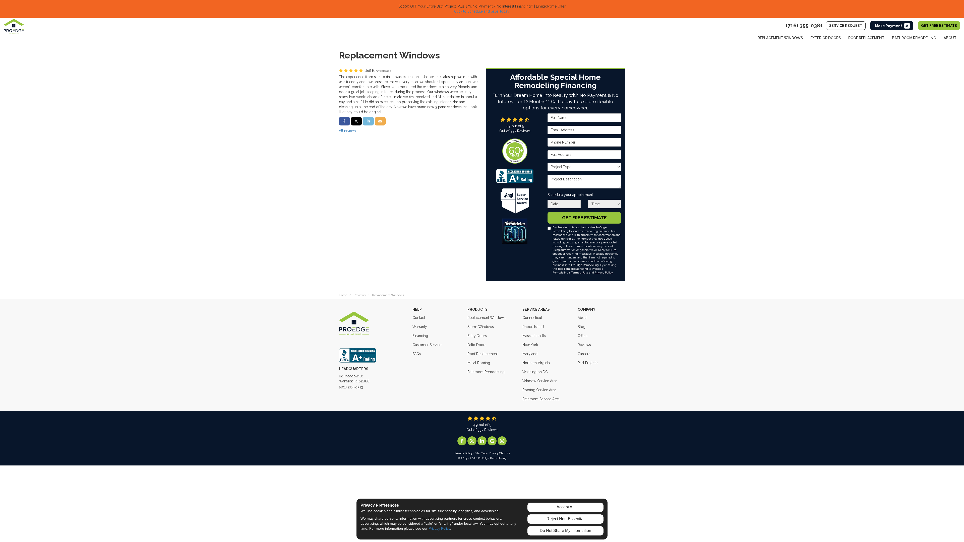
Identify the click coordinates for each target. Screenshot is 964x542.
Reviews (584, 345)
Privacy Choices (499, 453)
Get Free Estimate (939, 26)
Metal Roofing (478, 363)
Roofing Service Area (539, 390)
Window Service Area (539, 381)
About (582, 318)
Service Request (845, 26)
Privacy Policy (604, 272)
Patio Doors (476, 345)
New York (530, 345)
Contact (418, 318)
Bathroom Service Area (541, 399)
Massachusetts (534, 336)
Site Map (481, 453)
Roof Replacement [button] (866, 38)
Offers (582, 336)
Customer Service (426, 345)
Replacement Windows (486, 318)
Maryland (529, 354)
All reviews (347, 130)
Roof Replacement (482, 354)
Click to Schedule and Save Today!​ (482, 11)
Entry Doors (477, 336)
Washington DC (535, 372)
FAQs (416, 354)
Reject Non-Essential (565, 519)
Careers (584, 354)
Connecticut (532, 318)
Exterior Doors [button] (825, 38)
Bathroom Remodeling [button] (914, 38)
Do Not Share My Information (565, 530)
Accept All (565, 507)
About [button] (950, 38)
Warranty (419, 327)
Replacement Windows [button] (780, 38)
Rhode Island (533, 327)
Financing (420, 336)
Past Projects (588, 363)
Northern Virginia (536, 363)
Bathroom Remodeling (486, 372)
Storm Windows (480, 327)
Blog (581, 327)
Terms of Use (579, 272)
